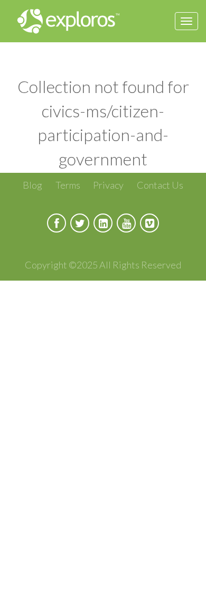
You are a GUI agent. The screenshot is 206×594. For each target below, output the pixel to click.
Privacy (108, 185)
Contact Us (160, 185)
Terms (67, 185)
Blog (32, 185)
